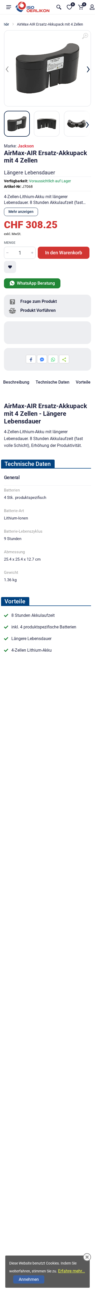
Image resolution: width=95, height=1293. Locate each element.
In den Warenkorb (63, 252)
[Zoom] (85, 36)
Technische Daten (52, 382)
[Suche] (59, 7)
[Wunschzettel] (10, 267)
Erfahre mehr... (71, 1270)
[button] (32, 301)
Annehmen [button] (29, 1279)
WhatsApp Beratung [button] (35, 283)
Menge (9, 243)
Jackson (26, 146)
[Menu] (8, 7)
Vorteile (83, 382)
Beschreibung (16, 382)
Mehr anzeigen (21, 211)
